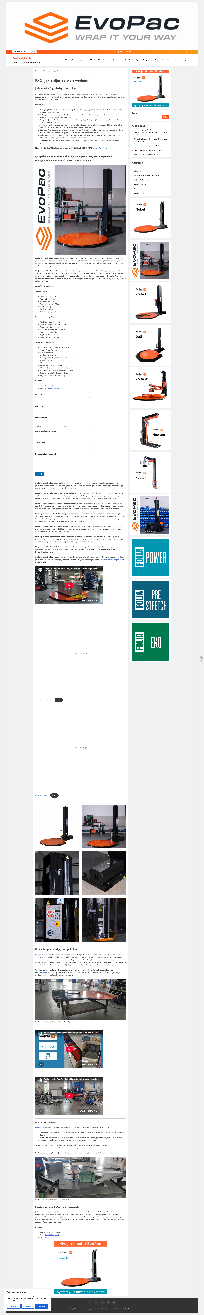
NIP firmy (39, 406)
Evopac (38, 954)
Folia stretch (137, 171)
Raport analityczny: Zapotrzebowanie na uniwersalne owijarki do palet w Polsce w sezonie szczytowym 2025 (151, 132)
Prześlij (40, 474)
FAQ (167, 60)
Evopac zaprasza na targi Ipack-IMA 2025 (148, 146)
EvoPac (158, 60)
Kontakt (177, 60)
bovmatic (108, 1153)
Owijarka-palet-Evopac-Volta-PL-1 (44, 700)
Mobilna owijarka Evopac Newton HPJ (146, 154)
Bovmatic (43, 972)
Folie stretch (125, 60)
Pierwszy (38, 426)
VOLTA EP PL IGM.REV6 (42, 795)
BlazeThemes (129, 1309)
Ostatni (66, 426)
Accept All (41, 1306)
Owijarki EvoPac (23, 58)
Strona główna (71, 60)
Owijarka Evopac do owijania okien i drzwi (148, 150)
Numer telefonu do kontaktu (47, 431)
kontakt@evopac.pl (100, 148)
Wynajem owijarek (142, 60)
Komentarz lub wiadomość (45, 454)
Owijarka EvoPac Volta (140, 184)
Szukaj (134, 113)
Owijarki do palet (139, 189)
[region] (27, 1299)
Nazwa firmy (40, 395)
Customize (13, 1306)
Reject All (28, 1306)
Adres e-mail (41, 443)
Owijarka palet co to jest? (90, 60)
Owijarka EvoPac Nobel (141, 180)
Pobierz (59, 700)
